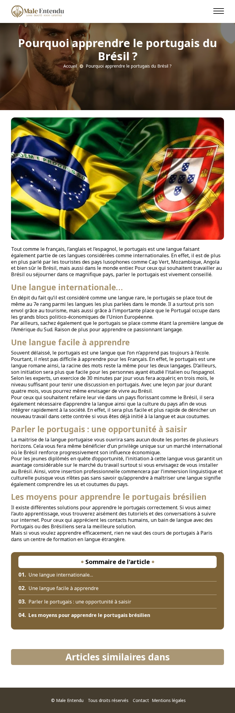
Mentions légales (169, 700)
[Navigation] (218, 11)
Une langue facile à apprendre (58, 588)
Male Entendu (70, 700)
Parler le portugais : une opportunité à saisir (74, 601)
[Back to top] (218, 696)
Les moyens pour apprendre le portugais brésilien (84, 615)
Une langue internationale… (55, 574)
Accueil (70, 66)
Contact (141, 700)
